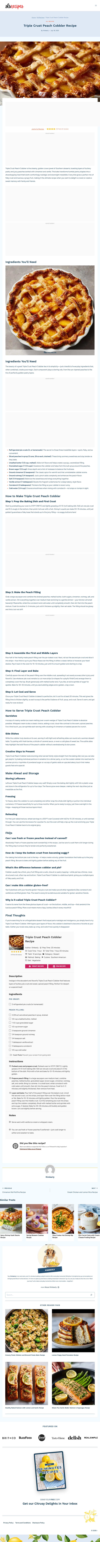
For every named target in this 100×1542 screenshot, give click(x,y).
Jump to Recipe (38, 129)
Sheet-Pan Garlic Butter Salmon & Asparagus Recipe (71, 1408)
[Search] (91, 1295)
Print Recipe (38, 966)
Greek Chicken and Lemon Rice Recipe (82, 1190)
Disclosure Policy (38, 1523)
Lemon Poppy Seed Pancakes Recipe (65, 1355)
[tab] (46, 1244)
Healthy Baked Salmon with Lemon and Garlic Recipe (24, 1408)
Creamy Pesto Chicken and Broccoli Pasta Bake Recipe (25, 1355)
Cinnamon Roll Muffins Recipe (14, 1190)
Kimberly (46, 30)
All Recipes (50, 21)
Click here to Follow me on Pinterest (30, 1149)
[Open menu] (96, 5)
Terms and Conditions (23, 1523)
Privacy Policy (8, 1523)
